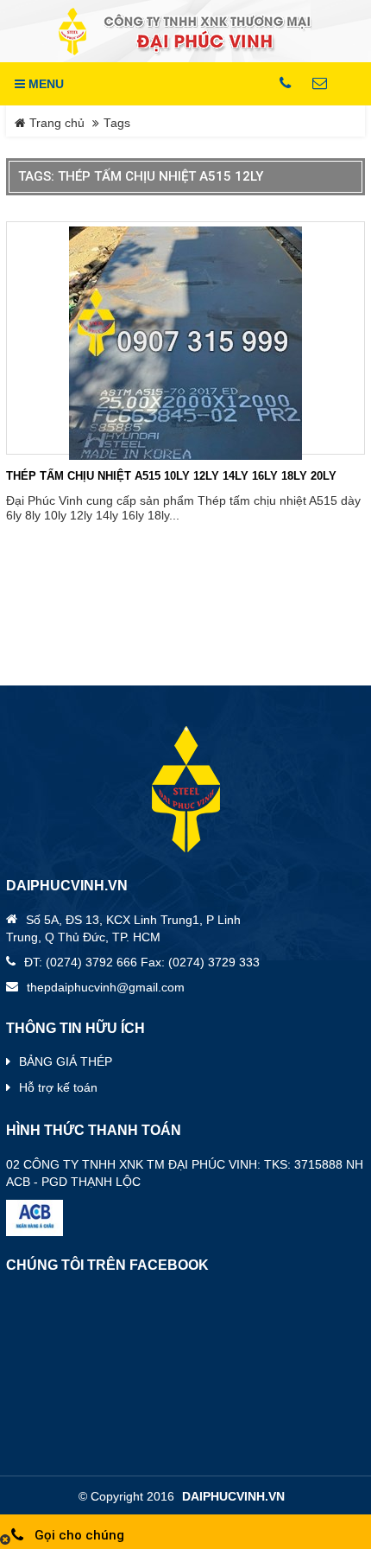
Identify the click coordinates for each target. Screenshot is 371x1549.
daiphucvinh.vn (233, 1496)
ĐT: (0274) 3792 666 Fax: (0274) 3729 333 (142, 962)
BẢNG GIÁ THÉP (65, 1061)
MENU (44, 84)
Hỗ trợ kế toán (58, 1087)
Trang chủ (55, 123)
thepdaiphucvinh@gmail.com (106, 987)
